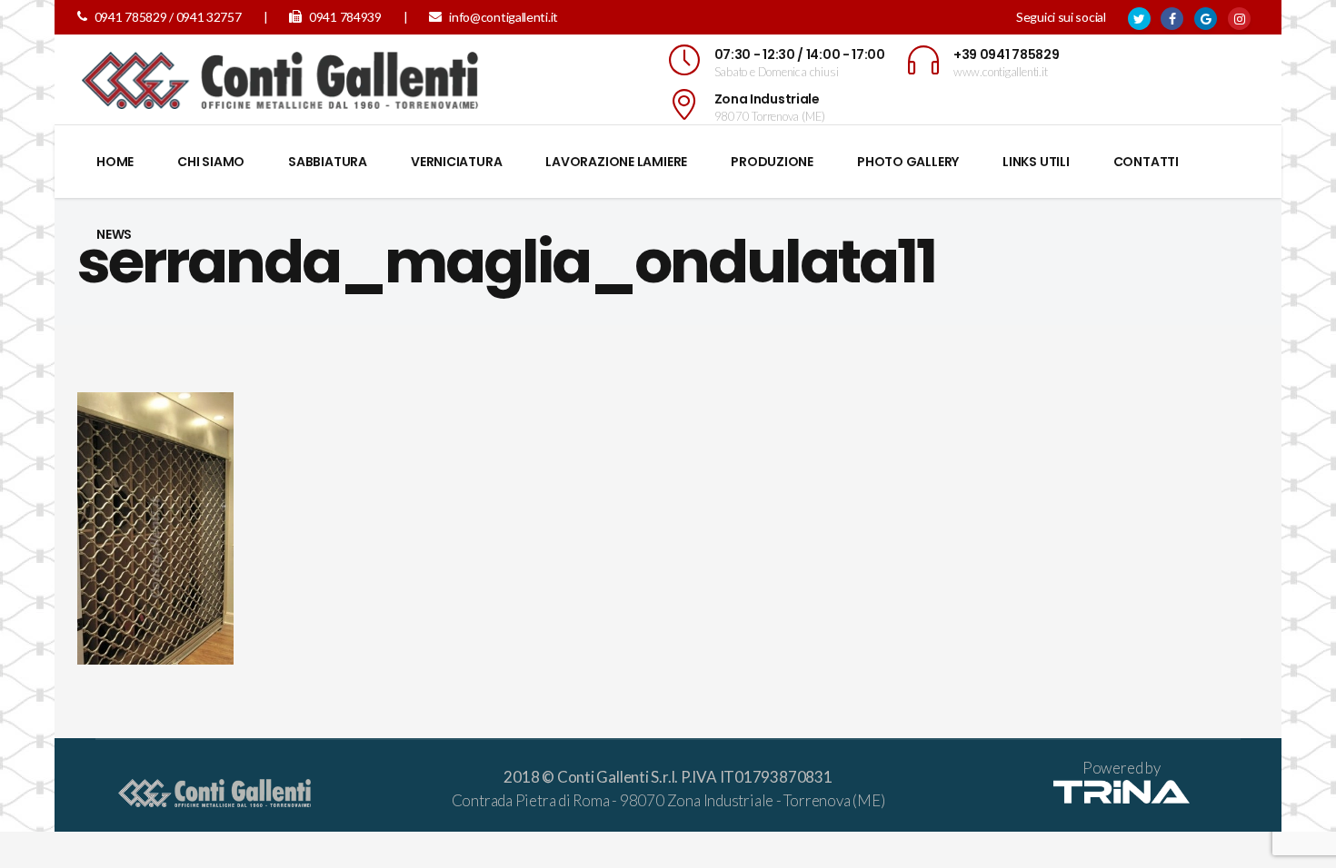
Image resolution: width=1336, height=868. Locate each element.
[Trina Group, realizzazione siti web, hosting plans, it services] (1121, 797)
